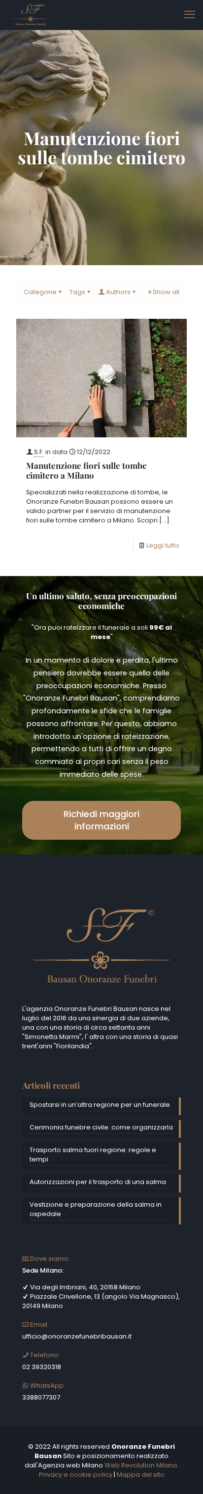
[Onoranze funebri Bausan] (30, 14)
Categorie (40, 292)
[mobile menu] (189, 14)
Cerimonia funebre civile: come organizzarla (101, 1127)
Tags (77, 292)
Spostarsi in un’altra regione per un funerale (100, 1104)
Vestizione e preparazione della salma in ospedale (96, 1209)
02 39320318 (41, 1367)
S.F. (39, 452)
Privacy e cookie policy (75, 1474)
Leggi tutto (162, 545)
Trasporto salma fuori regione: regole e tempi (93, 1154)
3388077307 (41, 1397)
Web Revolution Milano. (141, 1465)
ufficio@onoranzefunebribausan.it (77, 1336)
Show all (166, 292)
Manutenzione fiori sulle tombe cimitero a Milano (86, 470)
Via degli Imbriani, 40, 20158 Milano (84, 1287)
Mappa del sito (141, 1474)
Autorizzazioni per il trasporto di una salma (98, 1182)
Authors (118, 292)
